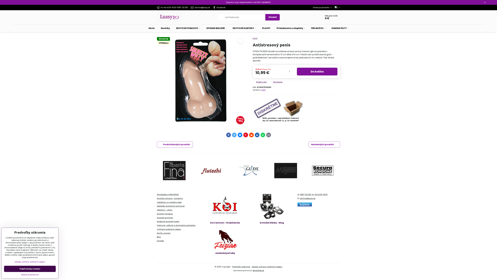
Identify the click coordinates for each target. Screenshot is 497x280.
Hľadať (272, 17)
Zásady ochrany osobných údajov (267, 266)
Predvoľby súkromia (241, 266)
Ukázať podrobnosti (30, 275)
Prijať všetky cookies (30, 269)
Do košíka (317, 71)
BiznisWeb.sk (258, 270)
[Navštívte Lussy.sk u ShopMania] (304, 206)
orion (263, 90)
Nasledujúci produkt (322, 144)
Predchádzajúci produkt (176, 144)
